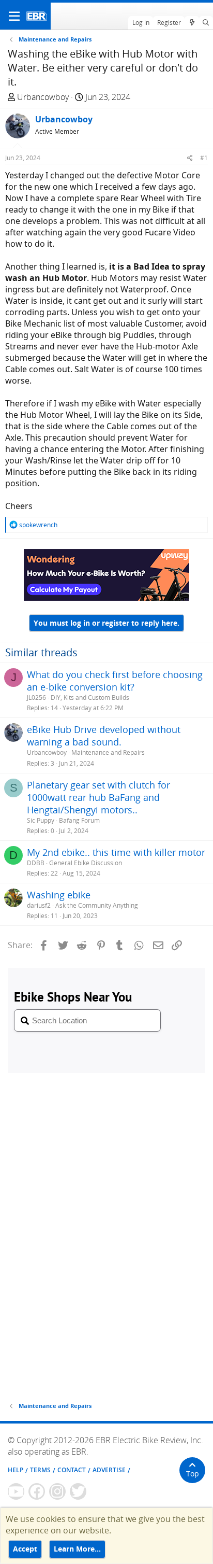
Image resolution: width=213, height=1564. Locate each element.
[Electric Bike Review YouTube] (16, 1491)
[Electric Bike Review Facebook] (36, 1491)
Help (15, 1470)
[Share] (190, 158)
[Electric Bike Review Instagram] (57, 1491)
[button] (14, 16)
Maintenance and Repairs (108, 752)
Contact (71, 1470)
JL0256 (36, 697)
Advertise (109, 1470)
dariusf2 (39, 905)
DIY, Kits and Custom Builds (90, 697)
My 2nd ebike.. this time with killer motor (116, 852)
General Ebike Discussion (85, 862)
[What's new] (192, 23)
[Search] (206, 23)
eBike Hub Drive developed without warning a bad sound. (103, 735)
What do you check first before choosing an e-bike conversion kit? (115, 680)
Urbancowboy (43, 97)
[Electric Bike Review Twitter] (78, 1491)
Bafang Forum (79, 820)
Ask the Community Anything (96, 905)
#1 (204, 157)
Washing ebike (58, 895)
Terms (40, 1470)
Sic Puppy (40, 820)
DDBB (35, 862)
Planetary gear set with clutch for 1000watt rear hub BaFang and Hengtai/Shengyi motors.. (98, 797)
